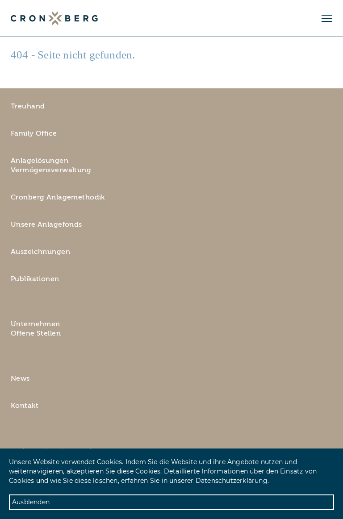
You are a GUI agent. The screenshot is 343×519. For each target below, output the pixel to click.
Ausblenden (31, 502)
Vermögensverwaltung (51, 170)
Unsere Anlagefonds (46, 224)
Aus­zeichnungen (40, 252)
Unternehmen (35, 324)
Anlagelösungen (39, 161)
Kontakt (24, 406)
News (20, 378)
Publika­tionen (35, 279)
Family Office (34, 133)
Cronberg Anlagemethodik (58, 197)
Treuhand (28, 106)
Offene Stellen (36, 333)
